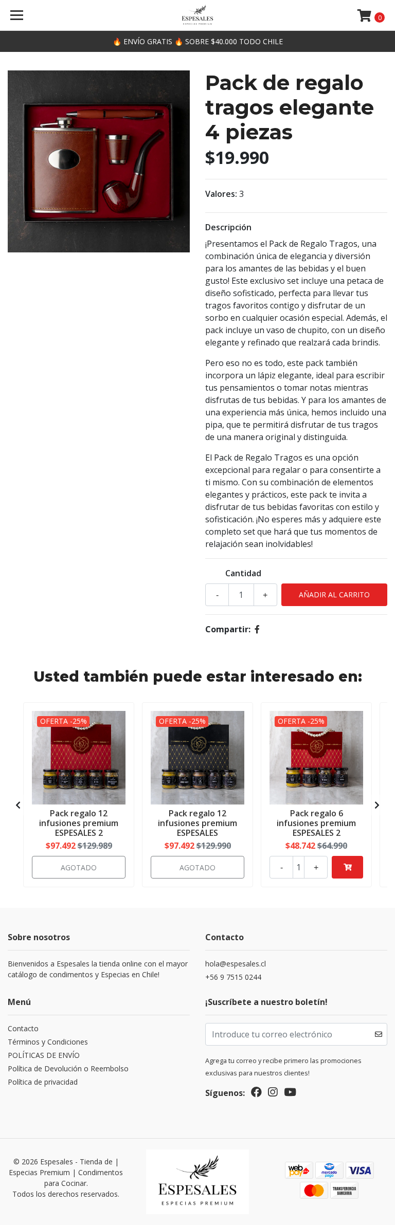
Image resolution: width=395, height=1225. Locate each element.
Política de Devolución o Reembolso (68, 1068)
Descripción (228, 227)
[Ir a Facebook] (256, 1094)
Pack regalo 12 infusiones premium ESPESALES (197, 823)
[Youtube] (290, 1094)
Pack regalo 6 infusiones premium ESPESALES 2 (316, 823)
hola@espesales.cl (235, 963)
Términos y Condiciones (48, 1042)
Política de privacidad (43, 1082)
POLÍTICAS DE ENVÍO (44, 1055)
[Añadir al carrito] (347, 867)
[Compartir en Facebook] (257, 629)
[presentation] (18, 805)
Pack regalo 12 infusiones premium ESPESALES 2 (78, 823)
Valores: (221, 193)
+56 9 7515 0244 (233, 977)
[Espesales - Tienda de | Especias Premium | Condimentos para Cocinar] (197, 15)
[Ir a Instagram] (272, 1094)
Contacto (23, 1028)
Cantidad (243, 573)
